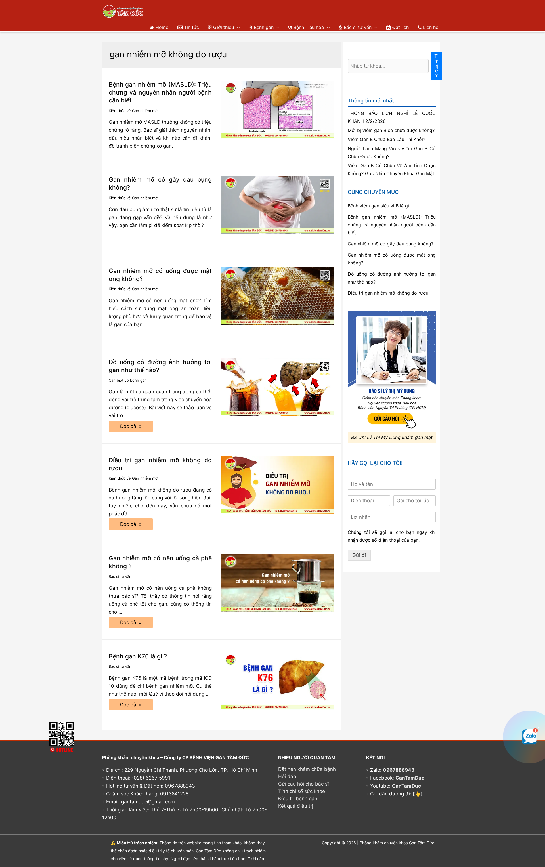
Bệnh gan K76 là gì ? (138, 656)
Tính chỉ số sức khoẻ (301, 791)
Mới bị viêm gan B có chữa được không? (391, 130)
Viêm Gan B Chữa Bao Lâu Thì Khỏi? (386, 139)
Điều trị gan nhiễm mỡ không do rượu (388, 293)
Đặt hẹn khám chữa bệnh (307, 769)
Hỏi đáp (287, 776)
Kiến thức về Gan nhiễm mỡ (133, 110)
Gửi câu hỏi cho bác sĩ (303, 784)
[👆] (418, 794)
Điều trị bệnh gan (297, 798)
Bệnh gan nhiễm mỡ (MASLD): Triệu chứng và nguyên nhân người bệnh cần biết (160, 92)
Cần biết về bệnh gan (128, 380)
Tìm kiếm (436, 65)
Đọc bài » (130, 427)
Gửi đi (359, 555)
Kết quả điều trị (295, 806)
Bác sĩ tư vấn (120, 576)
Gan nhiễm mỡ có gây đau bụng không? (390, 244)
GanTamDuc (409, 778)
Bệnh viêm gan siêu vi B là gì (378, 206)
